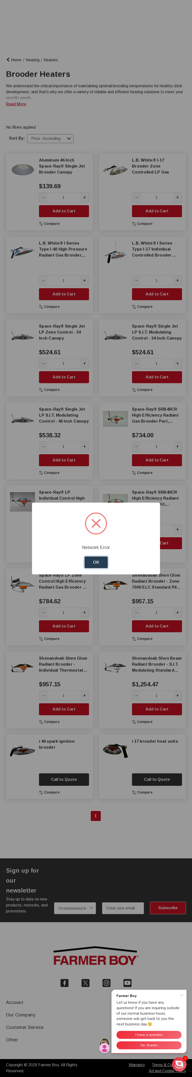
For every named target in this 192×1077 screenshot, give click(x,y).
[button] (179, 1064)
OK (96, 562)
